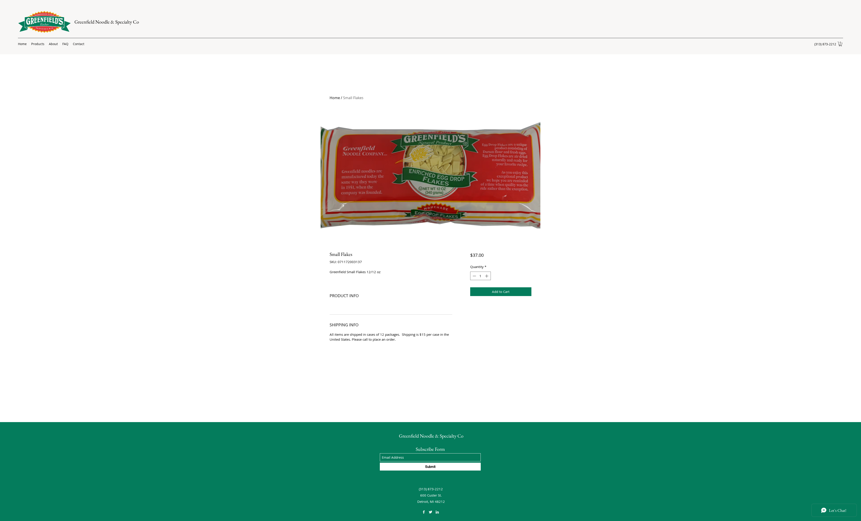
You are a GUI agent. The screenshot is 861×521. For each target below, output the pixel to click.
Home (335, 97)
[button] (840, 44)
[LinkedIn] (437, 512)
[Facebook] (424, 512)
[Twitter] (430, 512)
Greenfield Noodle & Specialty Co (106, 22)
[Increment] (487, 276)
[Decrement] (474, 276)
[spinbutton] (480, 276)
